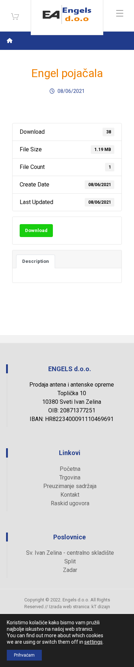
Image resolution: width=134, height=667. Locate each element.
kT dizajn (100, 606)
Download (36, 230)
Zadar (70, 570)
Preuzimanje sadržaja (69, 486)
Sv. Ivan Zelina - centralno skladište (70, 552)
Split (70, 561)
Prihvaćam (24, 655)
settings (93, 642)
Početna (70, 468)
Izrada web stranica (69, 606)
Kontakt (69, 494)
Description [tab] (35, 261)
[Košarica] (15, 16)
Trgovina (69, 477)
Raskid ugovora (70, 503)
